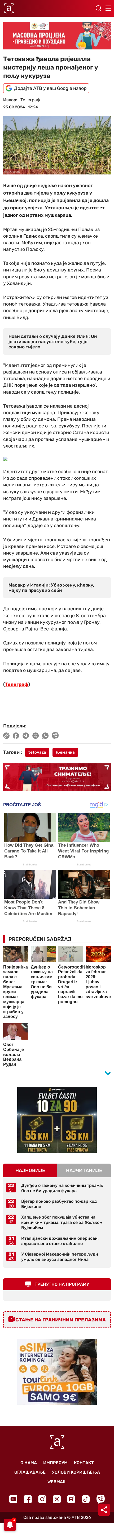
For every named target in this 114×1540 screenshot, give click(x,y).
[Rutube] (71, 1499)
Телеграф (16, 684)
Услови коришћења (76, 1472)
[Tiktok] (86, 1499)
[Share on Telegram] (26, 735)
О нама (28, 1462)
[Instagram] (42, 1499)
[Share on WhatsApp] (45, 735)
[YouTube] (13, 1499)
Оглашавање (30, 1472)
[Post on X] (35, 735)
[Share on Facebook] (16, 735)
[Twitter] (57, 1499)
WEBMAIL (57, 1481)
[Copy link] (6, 735)
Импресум (55, 1462)
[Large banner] (57, 36)
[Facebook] (28, 1499)
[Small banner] (57, 1120)
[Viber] (100, 1499)
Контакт (84, 1462)
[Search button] (98, 8)
